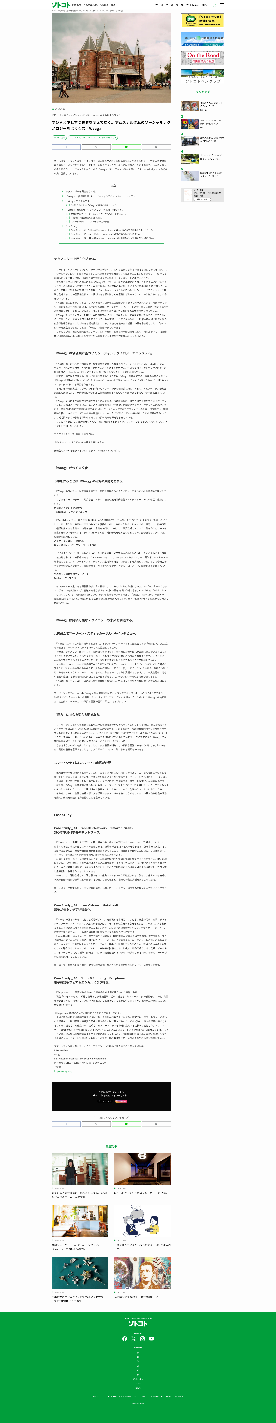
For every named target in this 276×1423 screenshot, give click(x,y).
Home (53, 11)
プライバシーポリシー (155, 1396)
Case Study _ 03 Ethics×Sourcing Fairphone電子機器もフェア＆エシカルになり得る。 (113, 237)
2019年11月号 (59, 137)
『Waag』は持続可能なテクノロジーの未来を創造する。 (95, 209)
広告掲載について (130, 1396)
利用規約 (142, 1396)
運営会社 (168, 1396)
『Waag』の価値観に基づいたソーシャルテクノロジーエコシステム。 (102, 196)
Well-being (192, 5)
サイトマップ (178, 1396)
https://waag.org (63, 1071)
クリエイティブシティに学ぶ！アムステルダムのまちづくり (93, 137)
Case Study (71, 226)
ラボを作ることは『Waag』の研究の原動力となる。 (94, 205)
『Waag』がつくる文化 (78, 201)
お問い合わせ (97, 1396)
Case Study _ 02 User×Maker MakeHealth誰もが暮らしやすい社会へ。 (106, 233)
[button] (66, 147)
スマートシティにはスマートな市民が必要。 (91, 221)
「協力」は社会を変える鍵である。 (87, 217)
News (138, 1387)
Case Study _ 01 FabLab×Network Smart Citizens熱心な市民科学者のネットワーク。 (112, 230)
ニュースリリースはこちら (113, 1396)
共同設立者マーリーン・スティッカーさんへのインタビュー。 (99, 213)
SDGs (204, 5)
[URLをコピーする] (156, 147)
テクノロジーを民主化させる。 (82, 191)
